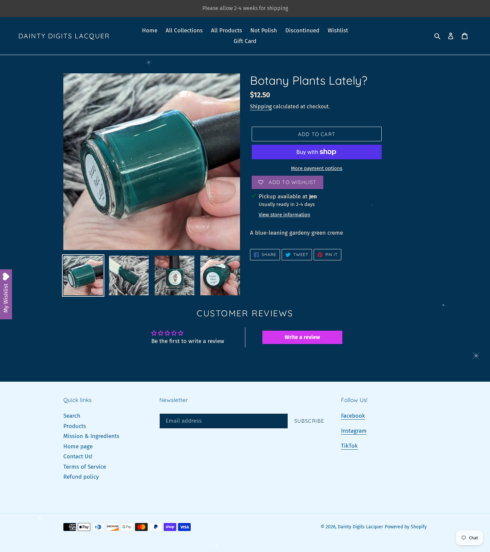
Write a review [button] (302, 337)
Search (71, 415)
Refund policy (81, 476)
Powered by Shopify (406, 527)
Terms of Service (84, 466)
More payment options (316, 168)
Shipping (261, 106)
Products (74, 426)
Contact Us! (77, 456)
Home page (78, 446)
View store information (284, 215)
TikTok (349, 445)
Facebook (353, 415)
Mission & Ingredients (91, 436)
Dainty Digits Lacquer (64, 36)
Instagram (354, 430)
